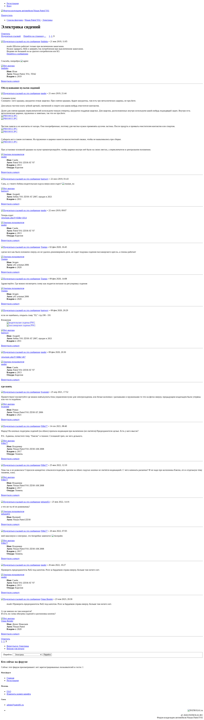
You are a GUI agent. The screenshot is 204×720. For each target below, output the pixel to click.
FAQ (9, 691)
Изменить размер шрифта (19, 694)
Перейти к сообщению (17, 54)
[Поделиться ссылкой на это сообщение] (20, 41)
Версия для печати (15, 648)
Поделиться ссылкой (11, 36)
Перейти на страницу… (34, 36)
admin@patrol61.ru (15, 705)
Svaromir (45, 392)
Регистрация (13, 3)
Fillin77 (44, 426)
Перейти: (7, 654)
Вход (9, 6)
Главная (10, 678)
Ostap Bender (47, 599)
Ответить (5, 33)
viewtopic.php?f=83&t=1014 (14, 218)
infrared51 (45, 502)
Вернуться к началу (10, 81)
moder (43, 93)
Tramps (44, 247)
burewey (44, 179)
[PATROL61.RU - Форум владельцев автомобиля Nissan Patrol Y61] (22, 15)
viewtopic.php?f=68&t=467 (13, 357)
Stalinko (44, 41)
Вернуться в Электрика (18, 646)
